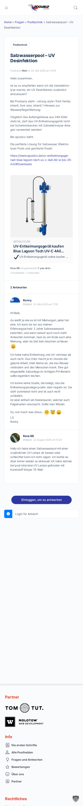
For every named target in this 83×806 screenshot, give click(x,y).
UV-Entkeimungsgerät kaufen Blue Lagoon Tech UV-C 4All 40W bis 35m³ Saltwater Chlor (39, 251)
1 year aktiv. (44, 268)
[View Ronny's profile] (15, 302)
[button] (75, 798)
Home (8, 22)
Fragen (19, 22)
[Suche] (75, 7)
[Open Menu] (6, 7)
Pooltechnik (35, 22)
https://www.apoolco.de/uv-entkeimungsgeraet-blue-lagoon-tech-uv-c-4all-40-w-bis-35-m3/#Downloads (41, 160)
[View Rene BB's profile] (15, 438)
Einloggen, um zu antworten (41, 500)
